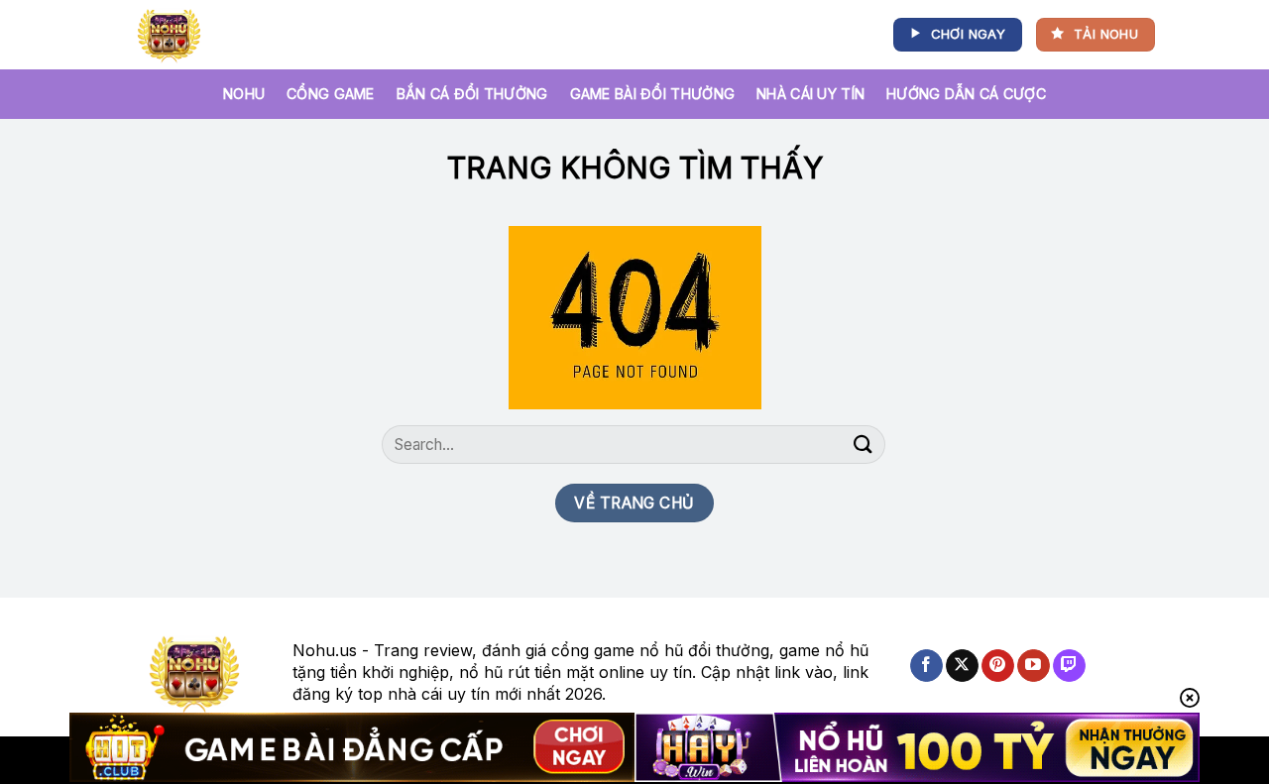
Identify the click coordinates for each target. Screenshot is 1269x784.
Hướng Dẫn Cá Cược (966, 93)
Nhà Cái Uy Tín (810, 93)
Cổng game (331, 93)
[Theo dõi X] (962, 666)
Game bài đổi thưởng (652, 93)
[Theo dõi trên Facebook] (926, 666)
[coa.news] (173, 34)
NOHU (244, 93)
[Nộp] (863, 444)
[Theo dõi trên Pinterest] (997, 666)
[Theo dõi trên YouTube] (1033, 666)
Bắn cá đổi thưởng (472, 93)
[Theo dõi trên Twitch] (1069, 666)
